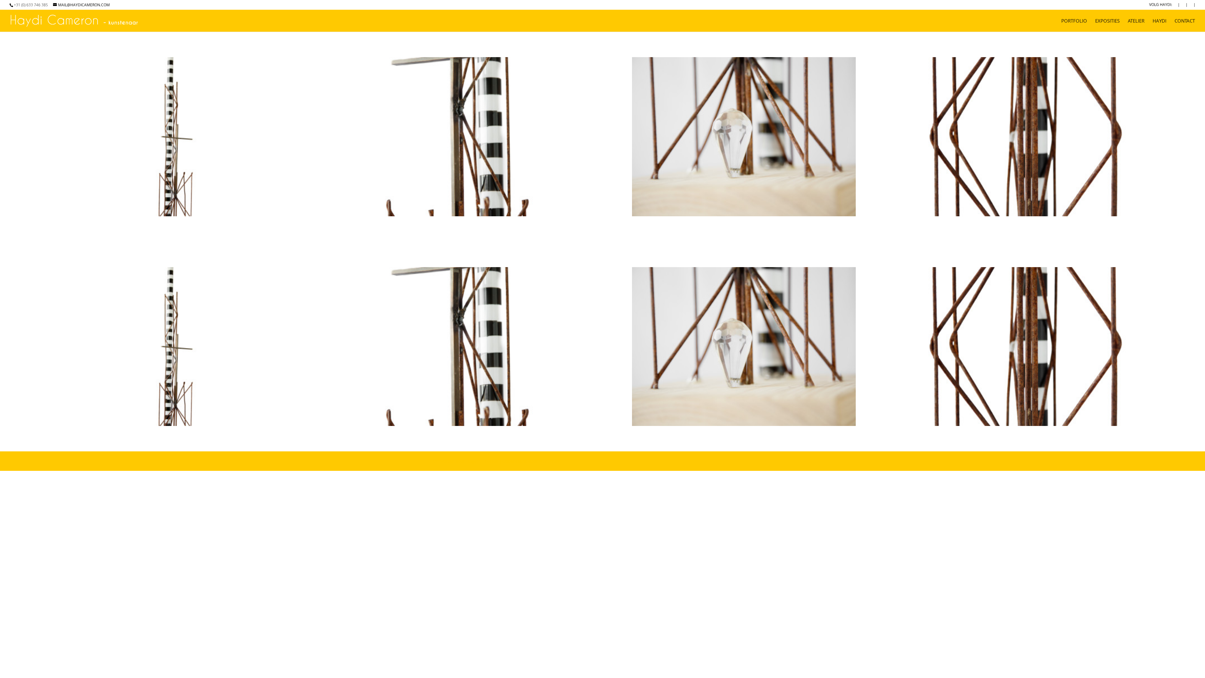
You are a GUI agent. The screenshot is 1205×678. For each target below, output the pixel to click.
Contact (1185, 21)
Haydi (1159, 21)
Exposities (1107, 21)
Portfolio (1074, 21)
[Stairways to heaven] (178, 216)
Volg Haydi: (1160, 5)
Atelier (1136, 21)
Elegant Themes (482, 461)
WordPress (549, 461)
